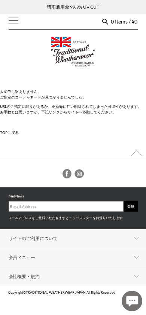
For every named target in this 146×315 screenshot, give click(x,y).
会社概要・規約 (24, 276)
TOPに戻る (9, 132)
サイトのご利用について (33, 238)
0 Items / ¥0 (124, 21)
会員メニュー (22, 257)
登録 (130, 206)
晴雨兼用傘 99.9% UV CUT (73, 7)
